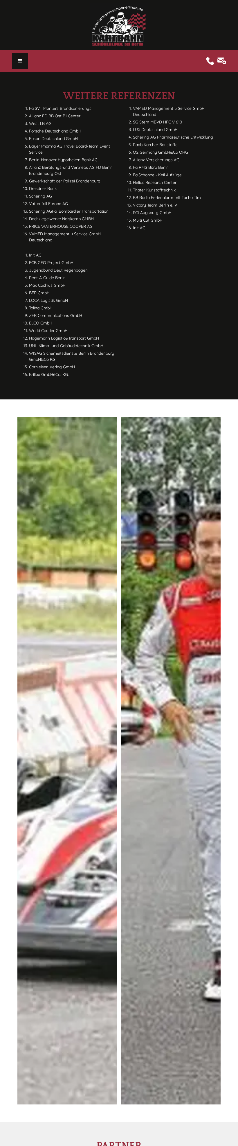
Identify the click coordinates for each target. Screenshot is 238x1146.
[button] (20, 61)
